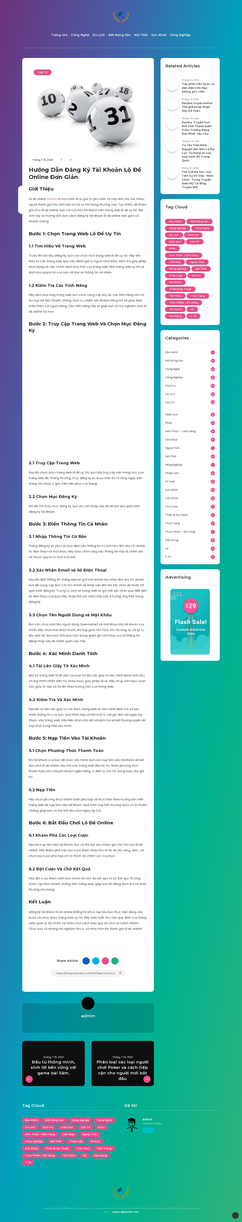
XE (192, 309)
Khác (172, 248)
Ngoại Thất (197, 262)
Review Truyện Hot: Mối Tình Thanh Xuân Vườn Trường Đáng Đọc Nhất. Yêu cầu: (197, 128)
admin (88, 1015)
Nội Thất (141, 35)
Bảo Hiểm (175, 221)
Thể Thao (175, 295)
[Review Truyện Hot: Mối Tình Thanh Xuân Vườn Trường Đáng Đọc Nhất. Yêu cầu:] (172, 122)
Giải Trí (42, 72)
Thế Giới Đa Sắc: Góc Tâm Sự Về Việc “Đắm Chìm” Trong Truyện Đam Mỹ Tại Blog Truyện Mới (198, 179)
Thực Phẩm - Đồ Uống (183, 302)
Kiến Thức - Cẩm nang (183, 255)
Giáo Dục (175, 241)
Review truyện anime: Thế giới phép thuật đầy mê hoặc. (197, 107)
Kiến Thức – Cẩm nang (180, 431)
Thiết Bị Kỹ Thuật (180, 289)
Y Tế (193, 316)
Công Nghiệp (180, 35)
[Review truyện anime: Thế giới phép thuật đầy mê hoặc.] (172, 103)
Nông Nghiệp (177, 268)
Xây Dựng (175, 316)
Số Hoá (196, 275)
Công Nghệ (80, 35)
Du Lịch (99, 35)
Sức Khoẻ (158, 35)
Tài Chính (175, 309)
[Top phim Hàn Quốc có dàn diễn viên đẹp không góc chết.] (172, 84)
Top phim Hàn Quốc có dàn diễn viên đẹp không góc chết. (198, 87)
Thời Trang (198, 295)
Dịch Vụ (193, 234)
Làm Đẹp (175, 262)
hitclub (52, 199)
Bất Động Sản (119, 35)
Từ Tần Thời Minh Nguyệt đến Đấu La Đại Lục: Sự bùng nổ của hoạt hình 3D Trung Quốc (198, 153)
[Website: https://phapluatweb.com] (88, 1024)
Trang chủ (59, 35)
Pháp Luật (175, 275)
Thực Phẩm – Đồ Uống (180, 532)
